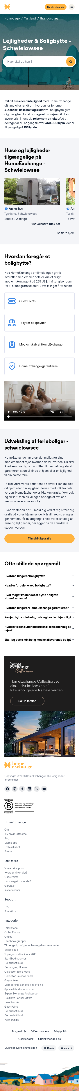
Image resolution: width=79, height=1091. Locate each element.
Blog (7, 838)
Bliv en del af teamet (15, 834)
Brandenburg (49, 18)
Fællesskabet (12, 847)
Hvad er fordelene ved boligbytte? (27, 585)
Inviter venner (12, 890)
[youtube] (44, 789)
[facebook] (7, 789)
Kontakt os (10, 911)
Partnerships (11, 1019)
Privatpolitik (60, 1031)
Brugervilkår (19, 1031)
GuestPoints (11, 877)
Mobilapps (10, 842)
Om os (8, 936)
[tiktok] (22, 789)
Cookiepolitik (25, 1038)
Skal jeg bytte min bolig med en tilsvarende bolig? (37, 639)
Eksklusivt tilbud (13, 963)
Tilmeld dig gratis (55, 7)
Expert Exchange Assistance (20, 993)
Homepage (12, 18)
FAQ (7, 906)
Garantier (9, 885)
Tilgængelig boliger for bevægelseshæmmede (31, 945)
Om (6, 829)
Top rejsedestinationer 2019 (20, 954)
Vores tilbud (11, 949)
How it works (11, 1002)
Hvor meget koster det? (17, 881)
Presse (8, 851)
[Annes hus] (32, 202)
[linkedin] (29, 789)
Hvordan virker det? (15, 872)
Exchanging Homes (15, 967)
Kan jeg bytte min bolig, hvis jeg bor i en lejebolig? (37, 617)
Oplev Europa (12, 932)
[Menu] (72, 7)
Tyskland (30, 18)
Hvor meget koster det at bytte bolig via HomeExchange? (31, 596)
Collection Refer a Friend (18, 976)
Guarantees (11, 980)
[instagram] (15, 789)
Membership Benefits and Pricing (23, 984)
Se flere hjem (66, 233)
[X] (37, 789)
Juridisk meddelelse (49, 1038)
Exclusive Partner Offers (18, 997)
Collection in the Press (17, 971)
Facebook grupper (15, 941)
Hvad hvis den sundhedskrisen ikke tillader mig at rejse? (37, 628)
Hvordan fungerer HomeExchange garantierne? (36, 608)
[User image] (54, 199)
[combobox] (39, 61)
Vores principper (14, 868)
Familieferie (11, 928)
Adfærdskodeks (39, 1031)
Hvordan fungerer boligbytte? (24, 576)
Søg (70, 61)
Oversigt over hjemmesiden (21, 1047)
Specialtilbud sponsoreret (19, 989)
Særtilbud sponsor (15, 958)
